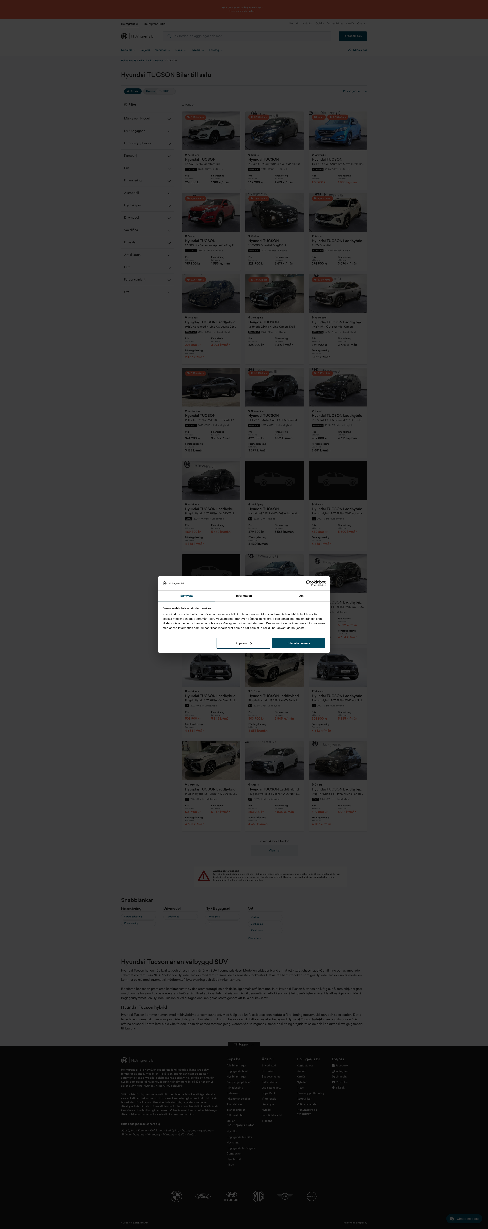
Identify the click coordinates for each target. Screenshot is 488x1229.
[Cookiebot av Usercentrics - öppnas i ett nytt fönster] (309, 583)
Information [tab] (244, 595)
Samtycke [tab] (186, 595)
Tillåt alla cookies (298, 643)
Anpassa (241, 643)
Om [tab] (301, 595)
